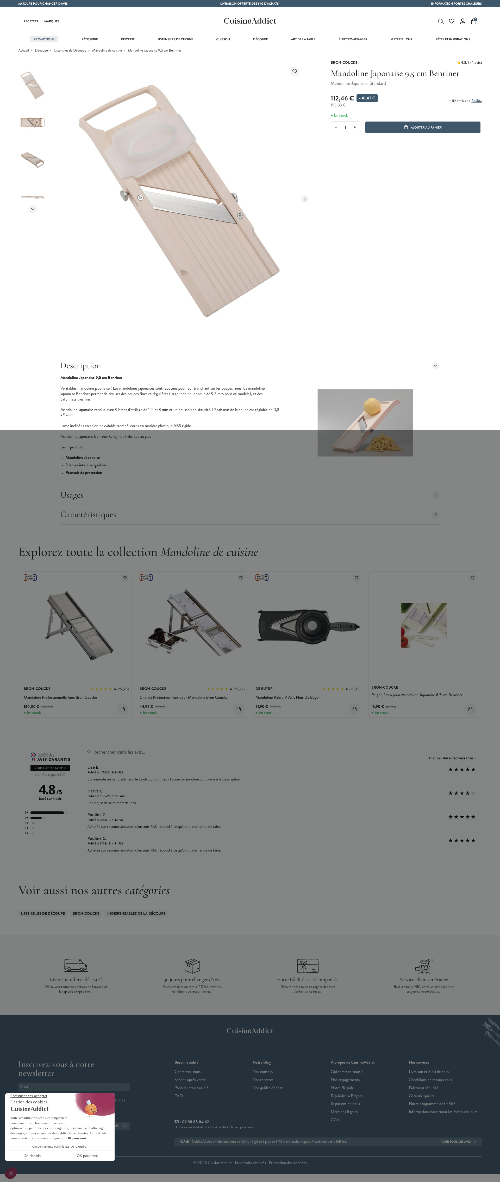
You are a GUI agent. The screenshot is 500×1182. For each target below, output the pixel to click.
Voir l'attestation (50, 768)
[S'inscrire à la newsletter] (128, 1087)
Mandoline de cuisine (107, 50)
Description (80, 365)
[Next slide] (32, 209)
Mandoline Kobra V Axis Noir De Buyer (287, 698)
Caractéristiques (88, 514)
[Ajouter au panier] (123, 709)
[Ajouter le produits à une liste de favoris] (125, 578)
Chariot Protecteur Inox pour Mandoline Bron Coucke (184, 698)
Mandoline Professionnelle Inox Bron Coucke (60, 698)
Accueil (23, 50)
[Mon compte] (463, 21)
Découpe (41, 50)
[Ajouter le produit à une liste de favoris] (294, 71)
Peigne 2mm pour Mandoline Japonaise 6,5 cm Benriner (417, 695)
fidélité (476, 101)
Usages (72, 495)
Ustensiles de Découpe (70, 50)
